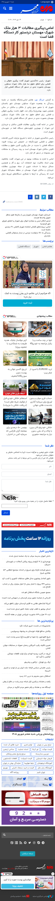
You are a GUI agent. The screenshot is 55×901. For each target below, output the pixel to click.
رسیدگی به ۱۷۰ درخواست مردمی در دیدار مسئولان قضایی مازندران (28, 234)
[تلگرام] (43, 843)
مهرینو (5, 767)
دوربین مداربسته (42, 754)
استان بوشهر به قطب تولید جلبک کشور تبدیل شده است (28, 609)
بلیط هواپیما (29, 763)
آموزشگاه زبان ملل (45, 767)
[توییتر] (30, 843)
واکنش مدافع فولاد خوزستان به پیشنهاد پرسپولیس (30, 631)
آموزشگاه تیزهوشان (44, 763)
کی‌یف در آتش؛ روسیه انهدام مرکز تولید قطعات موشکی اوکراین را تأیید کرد (28, 655)
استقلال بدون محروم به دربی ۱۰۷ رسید (34, 676)
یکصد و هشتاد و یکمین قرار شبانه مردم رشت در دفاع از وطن (26, 681)
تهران (42, 19)
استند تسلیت (23, 749)
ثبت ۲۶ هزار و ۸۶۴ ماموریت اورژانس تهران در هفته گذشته (27, 614)
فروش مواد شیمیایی (44, 758)
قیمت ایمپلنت (26, 758)
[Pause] (6, 286)
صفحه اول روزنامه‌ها (42, 694)
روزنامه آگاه (14, 772)
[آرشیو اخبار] (16, 843)
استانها (50, 19)
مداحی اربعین (8, 749)
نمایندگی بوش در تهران (12, 763)
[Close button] (52, 873)
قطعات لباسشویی (10, 758)
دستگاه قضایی (24, 246)
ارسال (6, 512)
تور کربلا (35, 749)
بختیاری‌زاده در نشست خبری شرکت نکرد (35, 625)
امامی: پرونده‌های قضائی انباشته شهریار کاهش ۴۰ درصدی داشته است (27, 228)
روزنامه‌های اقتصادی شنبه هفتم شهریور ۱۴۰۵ (31, 734)
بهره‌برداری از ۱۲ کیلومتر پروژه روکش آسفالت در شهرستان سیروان (28, 563)
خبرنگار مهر (39, 99)
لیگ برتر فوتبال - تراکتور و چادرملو (37, 662)
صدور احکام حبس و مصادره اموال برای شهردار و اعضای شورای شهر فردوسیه (26, 222)
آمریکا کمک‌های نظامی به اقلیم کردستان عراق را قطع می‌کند (27, 603)
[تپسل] (4, 257)
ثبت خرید (27, 303)
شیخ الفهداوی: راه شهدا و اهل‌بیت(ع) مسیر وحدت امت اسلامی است (28, 638)
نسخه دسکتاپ (27, 853)
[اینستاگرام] (34, 843)
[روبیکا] (25, 843)
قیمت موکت (47, 749)
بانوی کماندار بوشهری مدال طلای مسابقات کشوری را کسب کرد (26, 578)
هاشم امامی (47, 246)
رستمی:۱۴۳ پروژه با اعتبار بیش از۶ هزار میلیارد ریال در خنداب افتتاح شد (26, 586)
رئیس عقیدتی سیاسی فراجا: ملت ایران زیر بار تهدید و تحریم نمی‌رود (27, 669)
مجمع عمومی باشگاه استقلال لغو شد (35, 592)
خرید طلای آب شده (11, 744)
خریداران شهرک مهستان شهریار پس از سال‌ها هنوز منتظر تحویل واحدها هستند (28, 216)
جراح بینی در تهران (44, 744)
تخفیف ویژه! (17, 886)
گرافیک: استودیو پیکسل (18, 896)
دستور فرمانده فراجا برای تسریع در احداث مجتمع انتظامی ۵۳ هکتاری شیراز (26, 571)
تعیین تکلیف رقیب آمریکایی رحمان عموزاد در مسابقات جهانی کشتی (26, 647)
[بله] (38, 843)
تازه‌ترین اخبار (46, 551)
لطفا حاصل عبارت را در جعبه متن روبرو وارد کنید (33, 501)
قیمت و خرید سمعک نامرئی (23, 767)
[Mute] (10, 286)
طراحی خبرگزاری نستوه (40, 896)
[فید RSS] (21, 843)
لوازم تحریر (28, 744)
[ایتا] (12, 843)
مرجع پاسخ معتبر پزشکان (16, 754)
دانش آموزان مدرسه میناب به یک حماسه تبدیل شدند (29, 556)
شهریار (35, 246)
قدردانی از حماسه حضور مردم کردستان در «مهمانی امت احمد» (26, 597)
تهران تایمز (41, 772)
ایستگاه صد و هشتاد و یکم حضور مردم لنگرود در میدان (28, 687)
